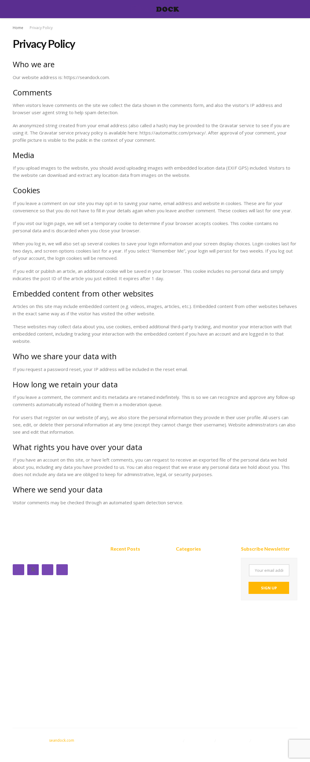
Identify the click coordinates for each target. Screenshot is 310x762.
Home (18, 27)
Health (183, 597)
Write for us (200, 740)
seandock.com (61, 740)
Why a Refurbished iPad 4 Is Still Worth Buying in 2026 (137, 674)
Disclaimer (170, 740)
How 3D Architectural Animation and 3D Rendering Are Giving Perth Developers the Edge (133, 608)
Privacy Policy (41, 27)
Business (186, 561)
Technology (189, 570)
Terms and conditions (182, 748)
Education (187, 588)
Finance (184, 579)
